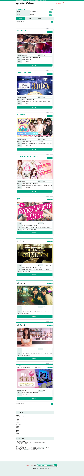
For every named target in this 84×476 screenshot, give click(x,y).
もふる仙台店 (21, 114)
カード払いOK (46, 447)
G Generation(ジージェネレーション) (28, 156)
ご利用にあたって (47, 468)
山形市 (17, 431)
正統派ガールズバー (19, 442)
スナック (31, 442)
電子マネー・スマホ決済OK (27, 448)
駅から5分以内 (19, 448)
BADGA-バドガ (21, 30)
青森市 (17, 420)
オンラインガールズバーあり (32, 449)
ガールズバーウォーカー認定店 (21, 443)
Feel (18, 198)
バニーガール (18, 447)
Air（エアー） (21, 324)
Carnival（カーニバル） (24, 72)
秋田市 (17, 427)
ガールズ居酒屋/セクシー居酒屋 (39, 442)
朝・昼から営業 (36, 448)
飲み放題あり (35, 447)
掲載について (35, 468)
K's (18, 282)
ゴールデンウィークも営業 (21, 449)
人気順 (49, 18)
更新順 (39, 18)
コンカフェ (26, 442)
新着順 (30, 18)
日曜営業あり (42, 448)
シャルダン (20, 240)
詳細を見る (34, 65)
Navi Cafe (20, 366)
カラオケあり (40, 447)
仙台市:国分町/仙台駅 (20, 416)
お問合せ (41, 468)
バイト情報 (58, 3)
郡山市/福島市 (18, 435)
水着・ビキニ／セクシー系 (27, 447)
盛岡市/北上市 (18, 424)
